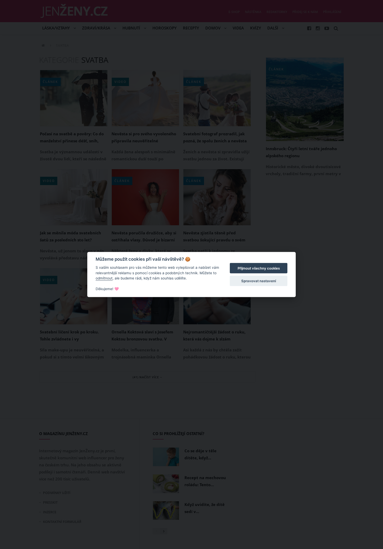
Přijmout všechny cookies (259, 268)
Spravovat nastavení (258, 281)
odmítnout (104, 278)
